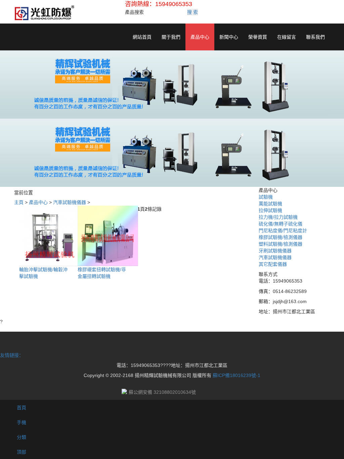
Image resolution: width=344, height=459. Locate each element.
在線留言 (286, 37)
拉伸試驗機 (270, 210)
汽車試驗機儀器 (69, 202)
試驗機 (266, 197)
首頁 (20, 407)
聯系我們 (315, 37)
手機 (20, 422)
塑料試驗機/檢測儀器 (280, 244)
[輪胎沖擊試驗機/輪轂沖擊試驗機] (49, 235)
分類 (20, 437)
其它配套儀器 (273, 264)
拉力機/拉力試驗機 (278, 217)
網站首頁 (142, 37)
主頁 (19, 202)
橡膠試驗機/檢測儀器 (280, 237)
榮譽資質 (257, 37)
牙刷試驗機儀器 (275, 250)
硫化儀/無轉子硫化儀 (280, 223)
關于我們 (171, 37)
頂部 (20, 452)
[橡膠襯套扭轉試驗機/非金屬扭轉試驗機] (108, 235)
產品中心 (199, 37)
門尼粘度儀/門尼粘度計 (283, 230)
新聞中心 (228, 37)
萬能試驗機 (270, 203)
